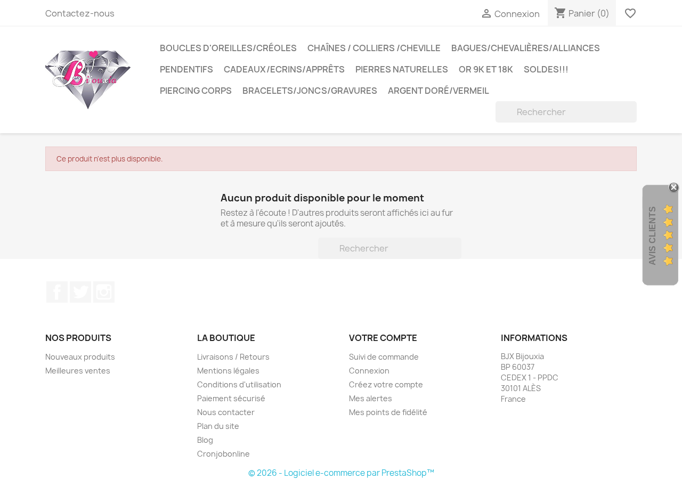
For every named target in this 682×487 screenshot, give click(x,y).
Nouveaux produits (80, 357)
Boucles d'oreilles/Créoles (228, 48)
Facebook (57, 292)
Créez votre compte (386, 384)
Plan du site (218, 426)
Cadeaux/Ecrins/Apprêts (284, 69)
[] (632, 119)
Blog (205, 440)
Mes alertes (370, 398)
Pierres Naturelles (401, 69)
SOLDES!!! (546, 69)
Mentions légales (228, 371)
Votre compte (383, 338)
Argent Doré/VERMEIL (438, 90)
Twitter (80, 292)
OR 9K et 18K (486, 69)
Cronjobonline (223, 454)
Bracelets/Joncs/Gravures (309, 90)
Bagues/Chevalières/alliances (525, 48)
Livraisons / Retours (233, 357)
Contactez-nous (80, 13)
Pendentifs (186, 69)
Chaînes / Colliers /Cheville (374, 48)
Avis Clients (652, 235)
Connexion (369, 371)
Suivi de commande (384, 357)
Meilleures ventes (77, 371)
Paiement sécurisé (231, 398)
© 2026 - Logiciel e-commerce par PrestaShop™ (341, 472)
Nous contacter (226, 412)
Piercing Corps (196, 90)
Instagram (104, 292)
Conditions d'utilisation (239, 384)
